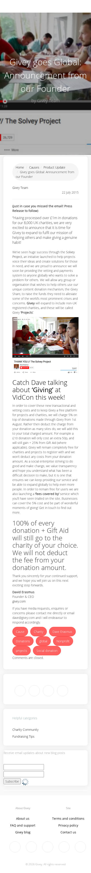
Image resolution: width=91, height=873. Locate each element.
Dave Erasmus (62, 631)
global (43, 641)
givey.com (19, 601)
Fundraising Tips (23, 736)
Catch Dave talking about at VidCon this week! (39, 390)
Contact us (68, 832)
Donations (23, 641)
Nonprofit (63, 641)
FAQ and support (22, 825)
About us (22, 818)
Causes (34, 167)
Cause (20, 631)
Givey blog (22, 832)
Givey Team (20, 188)
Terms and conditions (68, 818)
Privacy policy (68, 825)
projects (21, 651)
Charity (38, 631)
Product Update (54, 167)
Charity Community (25, 729)
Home (20, 167)
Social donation (46, 651)
